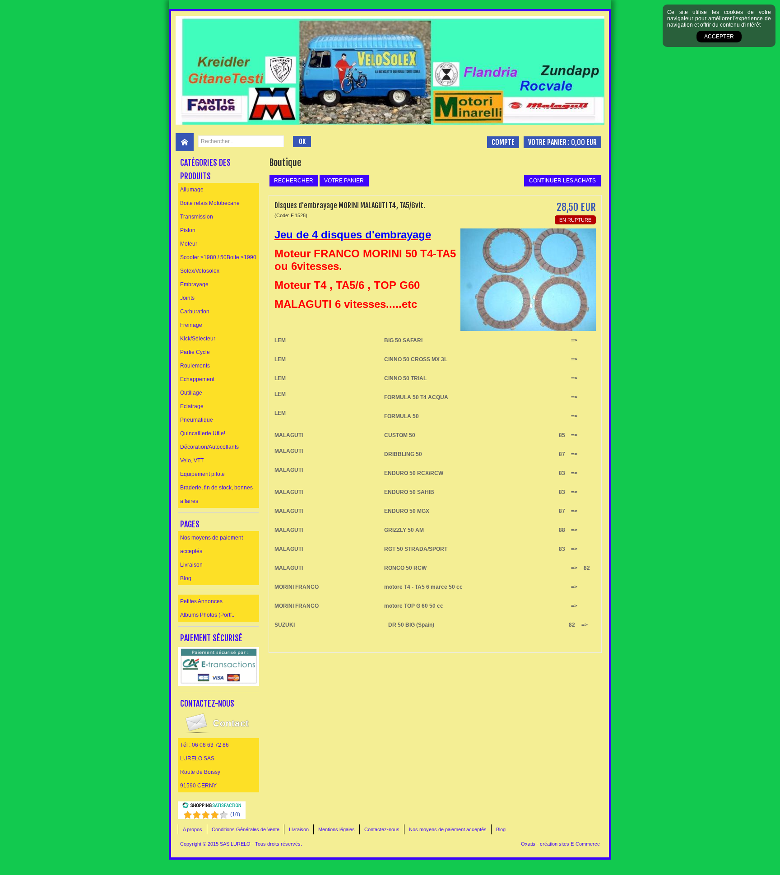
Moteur (188, 244)
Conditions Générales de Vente (245, 829)
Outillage (191, 393)
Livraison (191, 565)
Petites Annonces (201, 601)
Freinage (191, 325)
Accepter (719, 36)
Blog (185, 578)
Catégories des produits (205, 169)
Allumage (192, 189)
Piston (187, 230)
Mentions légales (336, 829)
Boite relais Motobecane (210, 203)
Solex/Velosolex (199, 271)
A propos (192, 829)
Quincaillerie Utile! (202, 433)
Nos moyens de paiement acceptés (211, 544)
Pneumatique (196, 420)
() (235, 814)
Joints (187, 298)
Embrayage (194, 284)
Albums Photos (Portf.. (207, 615)
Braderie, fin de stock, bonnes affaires (216, 494)
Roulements (195, 366)
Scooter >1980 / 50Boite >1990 (218, 257)
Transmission (196, 217)
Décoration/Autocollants (209, 447)
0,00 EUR (584, 142)
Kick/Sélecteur (197, 338)
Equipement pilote (202, 474)
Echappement (197, 379)
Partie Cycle (195, 352)
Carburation (194, 311)
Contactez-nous (381, 829)
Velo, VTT (192, 460)
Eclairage (192, 406)
